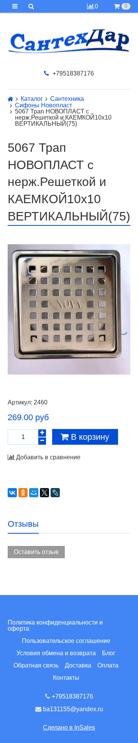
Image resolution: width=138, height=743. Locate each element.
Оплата (107, 665)
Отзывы (23, 524)
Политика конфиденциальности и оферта (55, 625)
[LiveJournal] (55, 492)
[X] (44, 492)
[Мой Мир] (33, 492)
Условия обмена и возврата (56, 653)
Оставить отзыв (36, 552)
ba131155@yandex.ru (72, 709)
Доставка (78, 665)
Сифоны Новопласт (43, 105)
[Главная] (10, 99)
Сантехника (67, 99)
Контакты (66, 677)
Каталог (32, 99)
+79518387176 (72, 73)
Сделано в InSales (69, 727)
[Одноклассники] (23, 492)
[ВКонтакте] (12, 492)
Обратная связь (36, 665)
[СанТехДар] (69, 41)
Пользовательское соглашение (66, 641)
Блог (108, 653)
